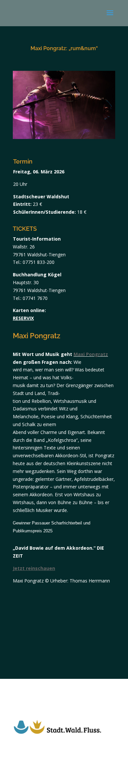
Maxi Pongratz (91, 354)
